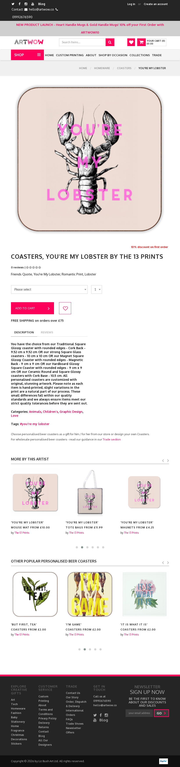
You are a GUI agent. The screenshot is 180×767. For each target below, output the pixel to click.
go (159, 713)
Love (14, 415)
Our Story (72, 697)
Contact (43, 731)
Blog (41, 4)
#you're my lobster (34, 424)
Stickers (16, 743)
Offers (70, 732)
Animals (35, 411)
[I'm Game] (90, 594)
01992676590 (22, 17)
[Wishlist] (131, 42)
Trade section (112, 439)
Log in (131, 4)
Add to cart (25, 308)
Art (13, 699)
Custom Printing (70, 55)
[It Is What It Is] (145, 594)
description (24, 332)
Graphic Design (71, 411)
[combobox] (49, 289)
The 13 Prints (21, 532)
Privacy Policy (47, 718)
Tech (14, 704)
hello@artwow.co (41, 9)
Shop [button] (19, 55)
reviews (47, 332)
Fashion (16, 713)
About (91, 55)
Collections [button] (140, 55)
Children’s (50, 411)
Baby (14, 717)
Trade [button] (157, 55)
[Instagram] (26, 4)
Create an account (156, 4)
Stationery (18, 721)
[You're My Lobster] (35, 492)
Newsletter (73, 728)
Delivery (44, 722)
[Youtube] (33, 4)
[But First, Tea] (35, 594)
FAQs (69, 719)
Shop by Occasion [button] (113, 55)
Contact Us (73, 693)
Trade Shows (74, 723)
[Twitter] (13, 4)
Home (49, 55)
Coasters (124, 68)
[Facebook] (19, 4)
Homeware (102, 68)
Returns (43, 727)
